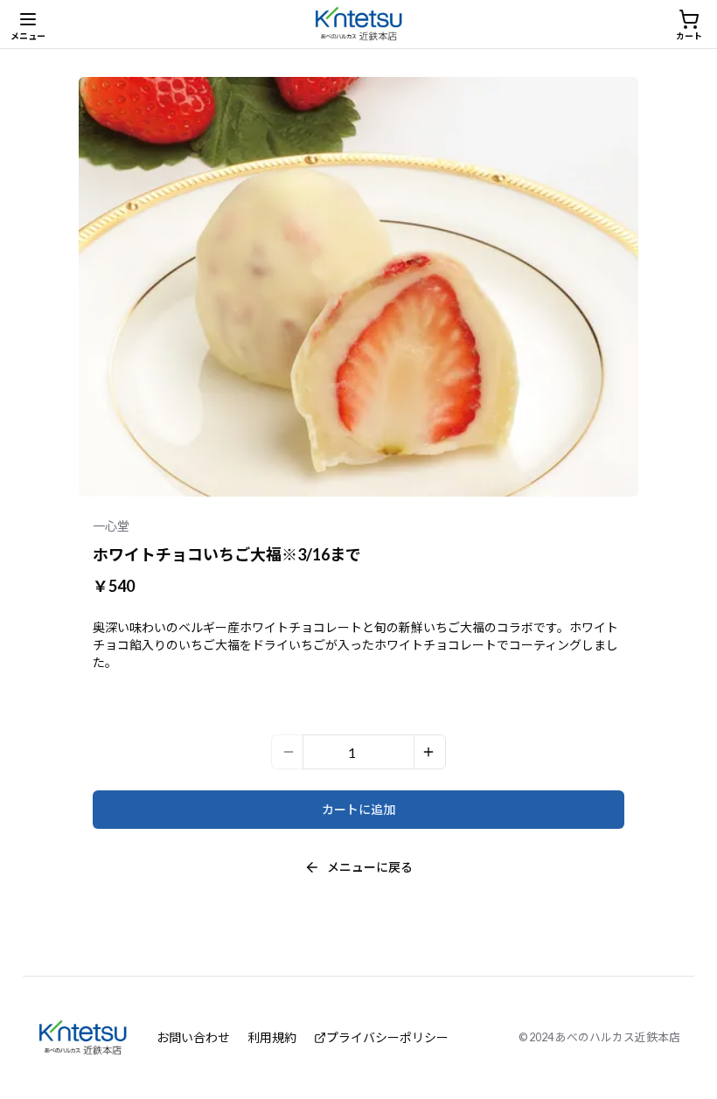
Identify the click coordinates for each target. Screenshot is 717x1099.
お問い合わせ (193, 1037)
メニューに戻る (370, 866)
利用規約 (271, 1037)
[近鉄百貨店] (359, 24)
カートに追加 (358, 809)
